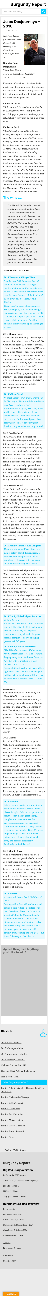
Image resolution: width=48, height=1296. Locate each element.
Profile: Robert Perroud (12, 1131)
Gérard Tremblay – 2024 (13, 1219)
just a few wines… (11, 1186)
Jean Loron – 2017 (10, 1076)
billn (14, 31)
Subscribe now (9, 1261)
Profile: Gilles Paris (10, 1108)
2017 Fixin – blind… (11, 1042)
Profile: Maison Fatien (12, 1120)
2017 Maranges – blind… (13, 1048)
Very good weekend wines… (15, 1196)
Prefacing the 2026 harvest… (15, 1175)
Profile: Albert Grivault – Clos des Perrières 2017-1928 (22, 1090)
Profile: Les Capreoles (12, 1114)
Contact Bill (8, 1255)
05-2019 (7, 1031)
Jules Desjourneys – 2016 (21, 23)
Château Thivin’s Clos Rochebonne (18, 1071)
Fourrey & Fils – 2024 (12, 1214)
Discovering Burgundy (13, 1248)
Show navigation (5, 4)
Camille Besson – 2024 (13, 1235)
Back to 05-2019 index (16, 1150)
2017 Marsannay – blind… (14, 1054)
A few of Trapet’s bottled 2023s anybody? (21, 1180)
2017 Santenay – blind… (13, 1059)
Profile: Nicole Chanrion (13, 1125)
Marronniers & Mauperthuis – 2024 (18, 1225)
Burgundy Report (28, 4)
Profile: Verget (8, 1137)
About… (7, 1243)
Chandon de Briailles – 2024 (15, 1230)
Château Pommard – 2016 (13, 1065)
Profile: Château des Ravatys (15, 1097)
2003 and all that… (11, 1191)
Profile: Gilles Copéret (12, 1103)
